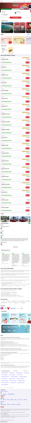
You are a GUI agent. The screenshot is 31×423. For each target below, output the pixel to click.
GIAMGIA (29, 42)
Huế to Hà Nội (3, 82)
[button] (15, 13)
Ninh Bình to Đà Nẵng (5, 129)
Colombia (19, 399)
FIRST (4, 42)
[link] (7, 40)
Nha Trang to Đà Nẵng (5, 121)
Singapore (8, 399)
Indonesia (4, 399)
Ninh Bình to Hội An (5, 199)
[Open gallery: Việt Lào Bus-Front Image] (5, 219)
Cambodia (25, 399)
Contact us (5, 391)
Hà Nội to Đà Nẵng (4, 59)
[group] (7, 50)
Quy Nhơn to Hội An (5, 176)
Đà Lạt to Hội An (4, 192)
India (1, 399)
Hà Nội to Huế (3, 67)
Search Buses (16, 17)
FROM (4, 11)
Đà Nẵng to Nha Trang (5, 113)
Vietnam (15, 399)
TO (18, 11)
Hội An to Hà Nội (4, 98)
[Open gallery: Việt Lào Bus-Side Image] (23, 219)
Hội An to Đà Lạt (4, 137)
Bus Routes (8, 404)
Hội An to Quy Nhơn (5, 207)
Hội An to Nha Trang (5, 168)
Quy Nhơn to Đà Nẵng (5, 184)
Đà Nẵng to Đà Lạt (4, 74)
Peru (22, 399)
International (2, 401)
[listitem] (2, 37)
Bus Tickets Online (3, 404)
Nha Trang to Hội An (5, 153)
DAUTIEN (16, 42)
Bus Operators (13, 404)
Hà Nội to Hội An (4, 106)
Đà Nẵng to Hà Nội (4, 145)
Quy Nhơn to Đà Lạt (5, 160)
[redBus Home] (2, 1)
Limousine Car (18, 404)
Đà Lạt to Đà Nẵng (4, 90)
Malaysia (12, 399)
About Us (2, 391)
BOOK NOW (27, 62)
